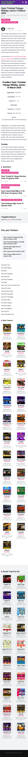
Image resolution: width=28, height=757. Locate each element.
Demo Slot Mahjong (6, 308)
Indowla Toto (7, 714)
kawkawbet (21, 514)
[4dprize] (21, 367)
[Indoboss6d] (7, 458)
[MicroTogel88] (21, 458)
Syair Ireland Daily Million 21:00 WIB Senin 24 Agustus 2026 (13, 192)
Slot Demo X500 (5, 300)
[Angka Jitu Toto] (7, 647)
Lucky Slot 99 (7, 514)
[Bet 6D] (7, 615)
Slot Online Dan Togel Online (8, 2)
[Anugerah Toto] (7, 422)
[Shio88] (7, 349)
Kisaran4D (21, 496)
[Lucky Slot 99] (7, 512)
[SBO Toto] (21, 599)
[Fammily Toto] (7, 730)
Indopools (7, 369)
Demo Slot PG (5, 311)
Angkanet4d (7, 387)
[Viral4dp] (21, 440)
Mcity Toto (21, 617)
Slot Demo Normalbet (7, 294)
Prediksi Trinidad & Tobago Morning (9, 172)
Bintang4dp (21, 405)
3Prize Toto (7, 665)
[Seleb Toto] (21, 679)
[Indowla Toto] (7, 712)
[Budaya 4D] (7, 696)
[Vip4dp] (7, 530)
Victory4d (7, 496)
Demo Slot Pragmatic (7, 273)
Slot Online (4, 282)
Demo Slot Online (6, 288)
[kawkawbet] (21, 512)
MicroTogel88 (21, 460)
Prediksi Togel (6, 19)
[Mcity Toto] (21, 615)
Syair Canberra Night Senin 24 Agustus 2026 (12, 255)
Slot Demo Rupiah (6, 305)
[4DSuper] (7, 548)
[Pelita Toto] (7, 476)
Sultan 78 (7, 600)
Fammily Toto (7, 732)
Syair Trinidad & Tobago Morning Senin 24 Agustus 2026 (13, 177)
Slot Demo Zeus (5, 265)
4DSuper (7, 550)
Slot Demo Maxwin (6, 268)
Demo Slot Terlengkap (7, 297)
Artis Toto (7, 681)
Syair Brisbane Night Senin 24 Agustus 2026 (12, 247)
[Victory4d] (7, 494)
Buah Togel (21, 584)
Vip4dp (7, 532)
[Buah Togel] (21, 582)
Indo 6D (21, 714)
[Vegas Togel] (21, 663)
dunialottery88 (21, 424)
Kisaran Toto (21, 478)
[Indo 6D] (21, 712)
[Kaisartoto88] (21, 349)
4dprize (21, 369)
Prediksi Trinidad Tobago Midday (10, 22)
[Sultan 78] (7, 599)
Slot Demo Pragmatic (7, 279)
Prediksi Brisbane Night (7, 199)
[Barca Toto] (21, 696)
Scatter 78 (7, 584)
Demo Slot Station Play (7, 314)
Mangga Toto (7, 633)
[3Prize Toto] (7, 663)
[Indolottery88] (7, 403)
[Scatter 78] (7, 582)
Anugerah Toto (7, 424)
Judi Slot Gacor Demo (7, 291)
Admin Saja (11, 28)
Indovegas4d (7, 333)
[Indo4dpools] (21, 331)
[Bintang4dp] (21, 403)
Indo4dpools (21, 333)
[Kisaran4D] (21, 494)
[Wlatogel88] (21, 385)
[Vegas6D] (21, 530)
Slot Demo (4, 270)
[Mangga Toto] (7, 631)
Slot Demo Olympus (6, 303)
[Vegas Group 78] (21, 631)
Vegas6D (21, 532)
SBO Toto (21, 600)
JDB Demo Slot (5, 276)
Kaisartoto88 (21, 351)
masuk (9, 219)
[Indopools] (7, 367)
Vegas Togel (21, 665)
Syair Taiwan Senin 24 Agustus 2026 (14, 251)
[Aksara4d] (7, 440)
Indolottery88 (7, 405)
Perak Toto (21, 732)
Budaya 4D (7, 698)
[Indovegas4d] (7, 331)
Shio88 (7, 351)
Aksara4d (7, 442)
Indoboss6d (7, 460)
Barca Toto (21, 698)
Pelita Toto (7, 478)
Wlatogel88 (21, 387)
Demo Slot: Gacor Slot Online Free (10, 285)
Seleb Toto (21, 681)
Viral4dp (21, 442)
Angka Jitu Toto (7, 649)
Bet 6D (7, 617)
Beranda (3, 15)
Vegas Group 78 (21, 633)
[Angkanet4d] (7, 385)
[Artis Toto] (7, 679)
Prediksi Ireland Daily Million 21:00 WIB (10, 185)
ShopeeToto (21, 649)
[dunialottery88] (21, 422)
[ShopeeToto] (21, 647)
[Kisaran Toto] (21, 476)
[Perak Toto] (21, 730)
